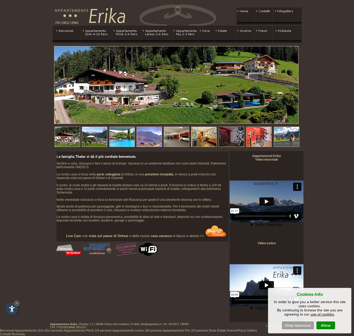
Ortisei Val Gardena (116, 324)
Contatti (5, 334)
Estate (221, 330)
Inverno (232, 330)
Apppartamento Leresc (137, 330)
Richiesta (18, 334)
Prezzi (241, 330)
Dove (212, 330)
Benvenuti (7, 330)
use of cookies (322, 314)
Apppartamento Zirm (39, 330)
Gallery (252, 330)
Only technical (298, 325)
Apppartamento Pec (185, 330)
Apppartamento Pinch (87, 330)
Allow (326, 325)
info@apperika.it (150, 324)
